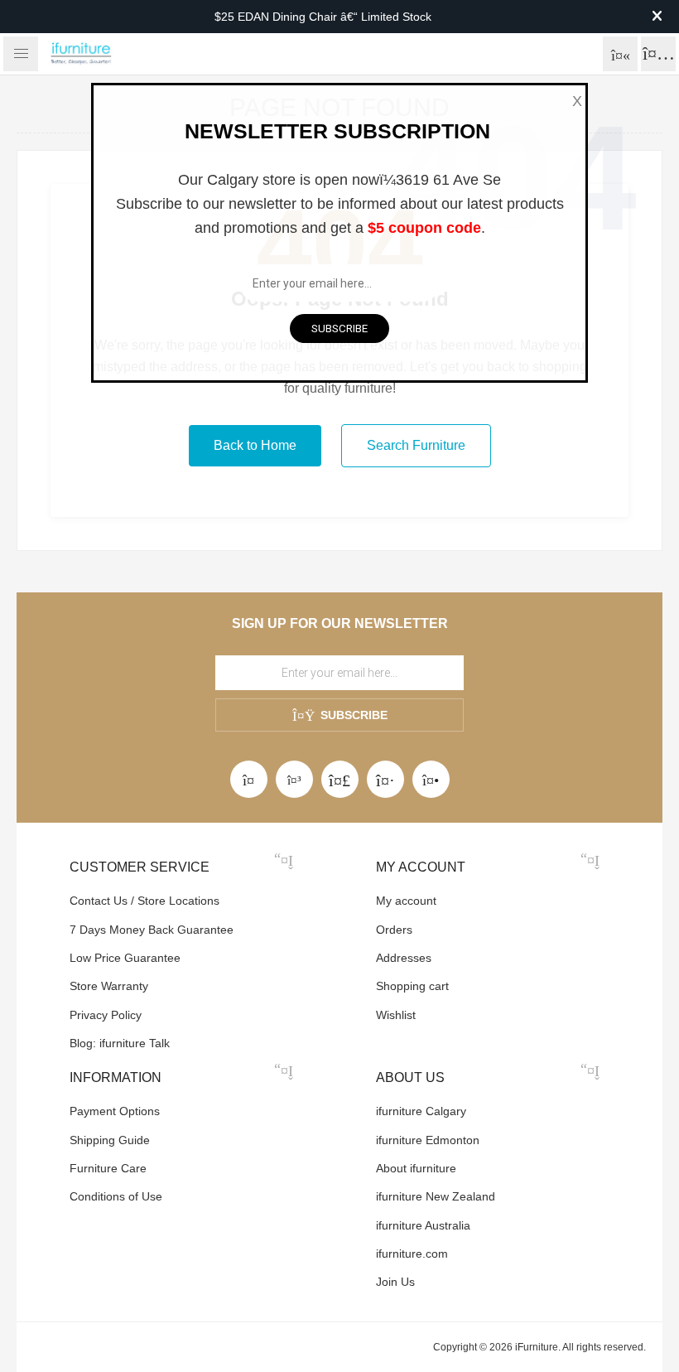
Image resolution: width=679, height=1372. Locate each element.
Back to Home (255, 445)
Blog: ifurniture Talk (120, 1043)
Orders (394, 929)
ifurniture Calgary (421, 1111)
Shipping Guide (110, 1140)
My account (406, 900)
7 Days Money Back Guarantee (152, 929)
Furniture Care (108, 1168)
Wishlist (396, 1015)
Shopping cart (412, 986)
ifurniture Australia (423, 1225)
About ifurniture (416, 1168)
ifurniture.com (412, 1253)
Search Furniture (416, 445)
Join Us (395, 1281)
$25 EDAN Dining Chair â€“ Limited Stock (322, 16)
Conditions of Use (116, 1196)
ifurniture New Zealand (435, 1196)
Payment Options (115, 1111)
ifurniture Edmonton (427, 1140)
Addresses (403, 957)
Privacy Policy (106, 1015)
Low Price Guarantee (125, 957)
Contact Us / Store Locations (144, 900)
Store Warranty (109, 986)
